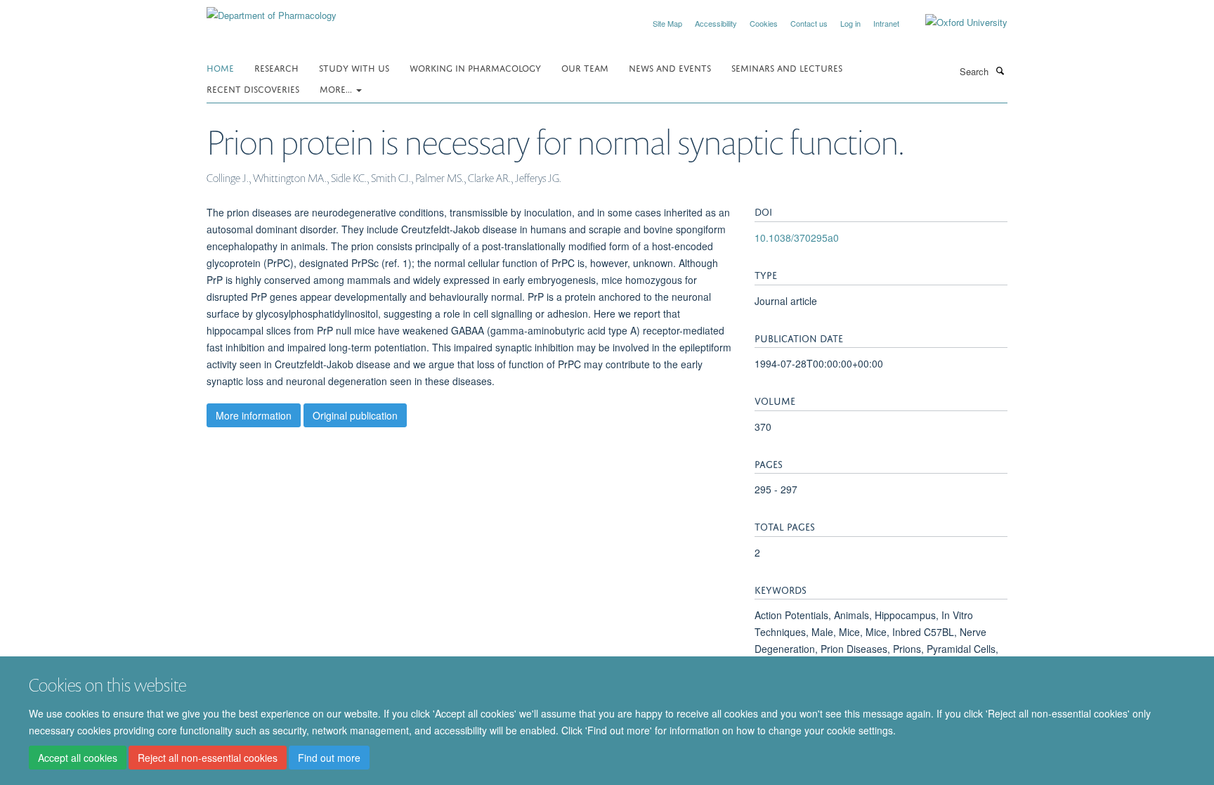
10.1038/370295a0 (797, 238)
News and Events (670, 67)
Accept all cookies (77, 758)
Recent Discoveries (253, 88)
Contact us (809, 23)
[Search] (999, 70)
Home (220, 67)
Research (276, 67)
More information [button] (254, 415)
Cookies (764, 23)
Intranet (886, 23)
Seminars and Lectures (786, 67)
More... (337, 88)
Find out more (329, 758)
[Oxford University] (955, 22)
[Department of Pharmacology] (272, 10)
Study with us (354, 67)
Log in (850, 23)
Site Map (667, 23)
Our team (584, 67)
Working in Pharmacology (475, 67)
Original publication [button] (355, 415)
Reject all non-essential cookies (208, 758)
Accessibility (716, 23)
